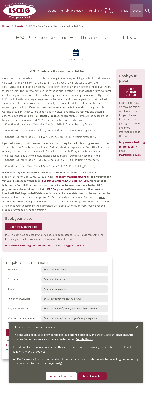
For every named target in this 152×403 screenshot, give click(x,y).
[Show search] (147, 10)
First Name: (14, 269)
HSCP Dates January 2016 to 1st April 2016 (64, 180)
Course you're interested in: (22, 320)
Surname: (13, 279)
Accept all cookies (61, 376)
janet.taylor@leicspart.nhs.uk (72, 176)
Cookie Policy (84, 339)
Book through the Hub (23, 227)
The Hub (63, 10)
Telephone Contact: (19, 298)
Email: (11, 289)
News (124, 10)
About (52, 10)
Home (5, 26)
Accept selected (137, 327)
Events (137, 10)
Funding (94, 10)
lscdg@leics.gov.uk (74, 245)
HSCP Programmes (57, 189)
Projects (76, 10)
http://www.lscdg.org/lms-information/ (28, 245)
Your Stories (108, 10)
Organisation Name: (19, 308)
